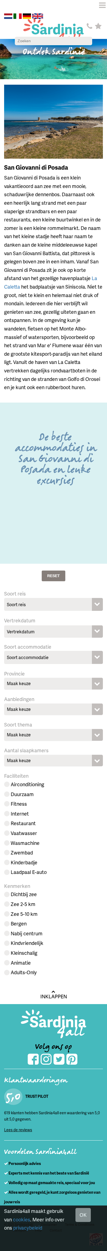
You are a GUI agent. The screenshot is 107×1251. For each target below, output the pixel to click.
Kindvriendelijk (27, 942)
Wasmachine (25, 842)
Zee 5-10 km (24, 913)
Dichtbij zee (24, 894)
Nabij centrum (27, 933)
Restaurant (23, 823)
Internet (20, 813)
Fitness (19, 803)
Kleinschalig (24, 952)
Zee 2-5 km (23, 904)
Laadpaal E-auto (29, 871)
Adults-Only (24, 972)
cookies (21, 1219)
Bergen (19, 923)
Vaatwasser (24, 833)
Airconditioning (27, 784)
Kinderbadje (24, 862)
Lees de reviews (18, 1129)
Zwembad (22, 852)
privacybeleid (27, 1227)
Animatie (21, 962)
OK (83, 1214)
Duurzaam (22, 794)
